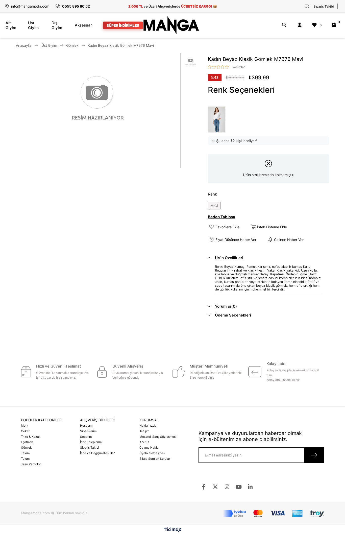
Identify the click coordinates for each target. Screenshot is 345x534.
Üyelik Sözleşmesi (152, 453)
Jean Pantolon (31, 464)
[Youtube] (238, 487)
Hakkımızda (147, 425)
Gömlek (26, 447)
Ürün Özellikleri (229, 257)
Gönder (314, 455)
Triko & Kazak (31, 437)
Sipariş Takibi (89, 447)
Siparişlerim (88, 431)
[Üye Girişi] (299, 25)
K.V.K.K (144, 442)
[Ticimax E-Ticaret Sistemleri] (173, 530)
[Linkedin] (250, 487)
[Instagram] (227, 487)
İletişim (144, 431)
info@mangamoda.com (30, 6)
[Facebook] (204, 487)
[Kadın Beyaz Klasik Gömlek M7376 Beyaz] (218, 119)
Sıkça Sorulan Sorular (154, 458)
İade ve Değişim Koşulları (97, 453)
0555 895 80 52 (76, 6)
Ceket (25, 431)
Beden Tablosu (221, 216)
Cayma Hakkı (149, 447)
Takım (25, 453)
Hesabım (86, 425)
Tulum (25, 458)
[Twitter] (215, 487)
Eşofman (27, 442)
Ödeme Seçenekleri (233, 315)
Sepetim (86, 437)
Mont (24, 425)
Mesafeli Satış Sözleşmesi (157, 437)
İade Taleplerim (91, 442)
